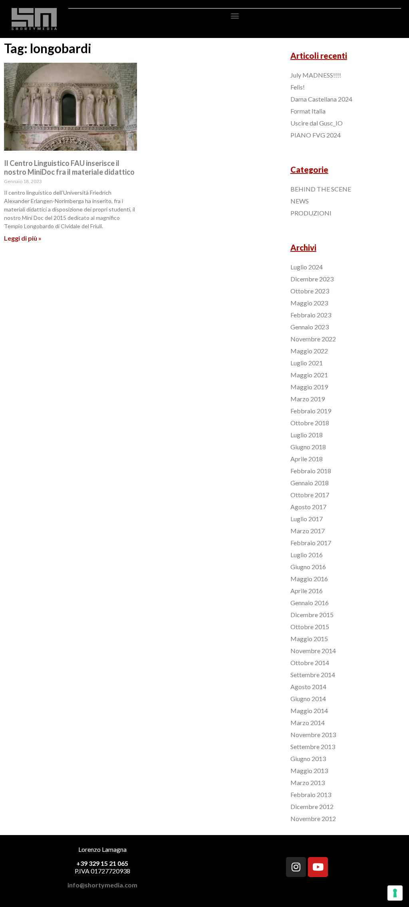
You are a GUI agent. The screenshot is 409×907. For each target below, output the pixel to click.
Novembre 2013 (313, 734)
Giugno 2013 (308, 758)
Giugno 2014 (308, 698)
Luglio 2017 (306, 518)
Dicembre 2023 (312, 279)
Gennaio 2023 (309, 327)
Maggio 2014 (309, 710)
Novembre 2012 (313, 818)
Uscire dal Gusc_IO (316, 123)
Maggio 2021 (309, 375)
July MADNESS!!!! (315, 75)
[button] (234, 15)
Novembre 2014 (313, 650)
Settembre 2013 (312, 746)
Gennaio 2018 (309, 482)
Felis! (297, 87)
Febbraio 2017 (310, 542)
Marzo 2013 (307, 782)
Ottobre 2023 (309, 291)
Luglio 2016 (306, 554)
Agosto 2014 (308, 686)
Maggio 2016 (309, 578)
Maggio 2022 (309, 351)
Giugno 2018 (308, 447)
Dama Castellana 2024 (321, 99)
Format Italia (308, 111)
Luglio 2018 (306, 435)
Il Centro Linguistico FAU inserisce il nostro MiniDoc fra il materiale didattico (69, 167)
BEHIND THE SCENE (320, 189)
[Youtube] (318, 867)
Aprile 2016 (306, 590)
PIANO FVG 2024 (315, 135)
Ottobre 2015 (309, 626)
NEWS (299, 201)
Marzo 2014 (307, 722)
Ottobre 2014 (309, 662)
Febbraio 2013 (310, 794)
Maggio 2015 (309, 638)
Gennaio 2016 (309, 602)
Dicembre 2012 (312, 806)
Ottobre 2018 (309, 423)
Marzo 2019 (307, 399)
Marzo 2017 (307, 530)
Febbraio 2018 (310, 470)
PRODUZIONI (311, 213)
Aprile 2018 (306, 458)
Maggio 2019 (309, 387)
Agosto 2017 (308, 506)
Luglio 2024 (306, 267)
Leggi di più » (23, 238)
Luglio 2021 (306, 363)
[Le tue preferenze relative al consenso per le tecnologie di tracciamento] (395, 893)
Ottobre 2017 (309, 494)
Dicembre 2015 (312, 614)
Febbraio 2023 (310, 315)
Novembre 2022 (313, 339)
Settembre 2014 (312, 674)
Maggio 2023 (309, 303)
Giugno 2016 (308, 566)
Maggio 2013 (309, 770)
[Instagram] (296, 867)
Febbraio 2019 (310, 411)
